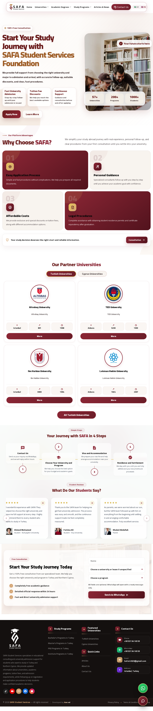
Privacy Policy (113, 702)
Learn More (32, 114)
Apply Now (11, 114)
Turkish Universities (90, 638)
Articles (85, 661)
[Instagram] (32, 691)
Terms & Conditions (131, 702)
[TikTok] (5, 691)
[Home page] (16, 7)
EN (143, 7)
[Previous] (6, 518)
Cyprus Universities (90, 644)
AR (136, 7)
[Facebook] (25, 691)
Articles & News (101, 7)
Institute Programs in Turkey (60, 654)
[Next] (147, 518)
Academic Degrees (60, 7)
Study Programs (81, 7)
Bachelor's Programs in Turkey (61, 638)
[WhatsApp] (143, 688)
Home (29, 7)
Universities (40, 7)
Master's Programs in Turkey (60, 643)
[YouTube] (12, 691)
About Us (86, 666)
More (39, 336)
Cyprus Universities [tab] (92, 274)
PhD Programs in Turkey (58, 648)
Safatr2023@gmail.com (135, 661)
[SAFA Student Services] (15, 639)
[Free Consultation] (143, 701)
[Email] (19, 691)
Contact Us (86, 671)
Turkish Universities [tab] (61, 274)
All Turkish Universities (76, 415)
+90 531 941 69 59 (132, 641)
